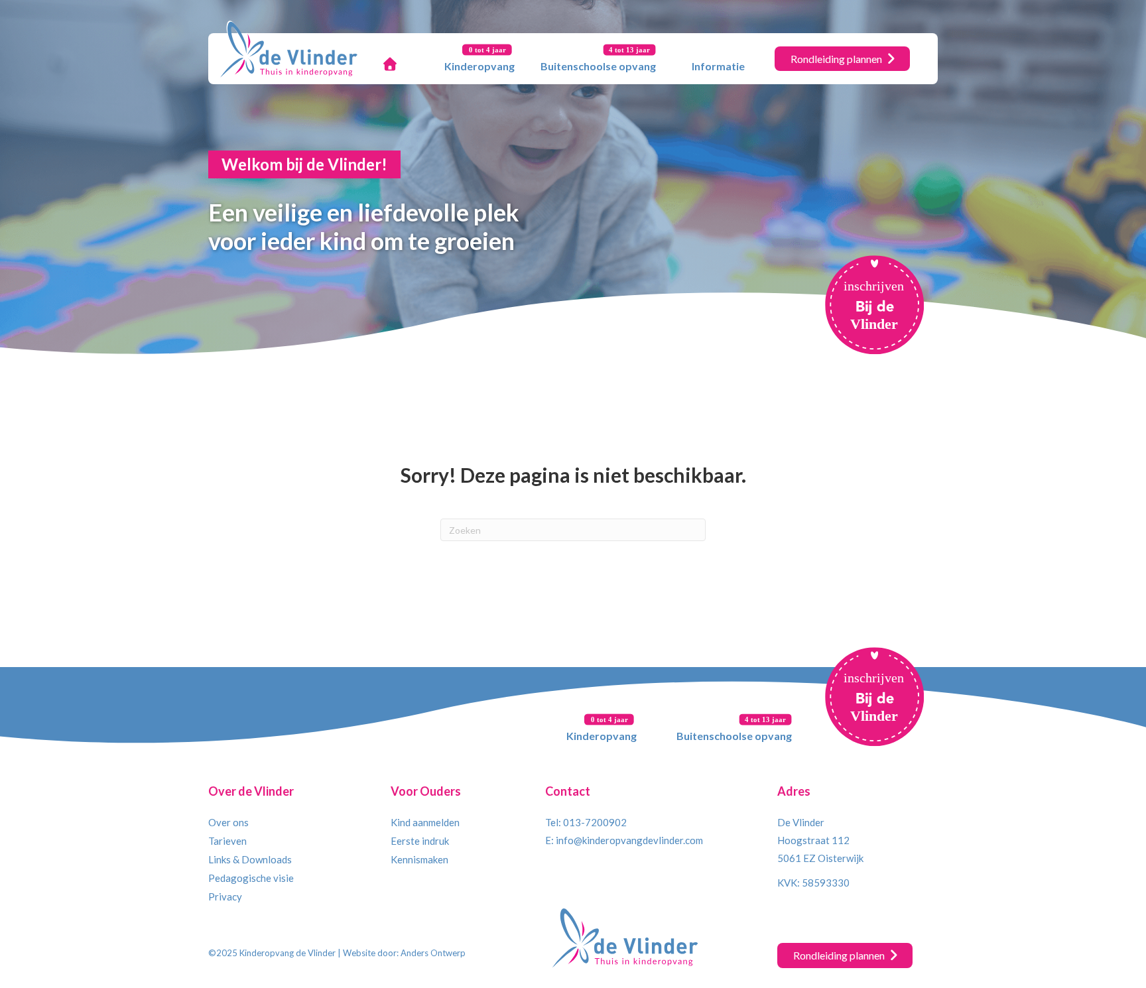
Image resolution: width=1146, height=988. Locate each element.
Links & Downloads (250, 859)
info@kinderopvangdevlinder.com (629, 840)
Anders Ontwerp (433, 953)
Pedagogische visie (251, 878)
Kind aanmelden (425, 822)
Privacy (225, 896)
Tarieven (227, 841)
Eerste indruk (420, 841)
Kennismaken (419, 859)
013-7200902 (595, 822)
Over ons (228, 822)
